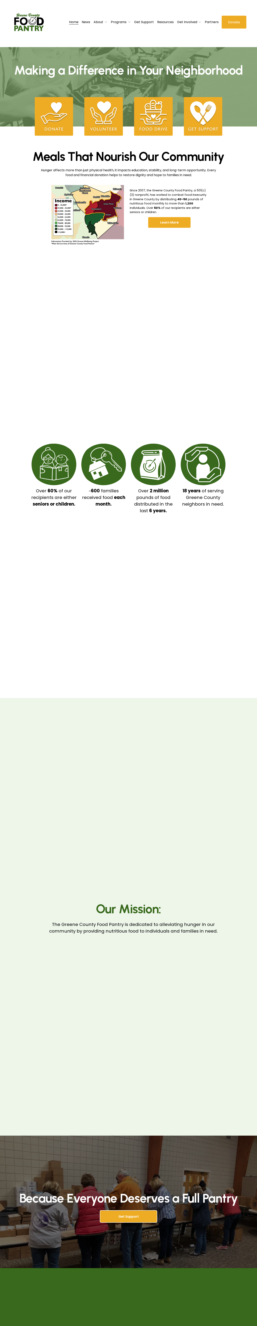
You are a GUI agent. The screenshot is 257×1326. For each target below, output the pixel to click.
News (86, 22)
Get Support (144, 22)
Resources (165, 22)
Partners (212, 22)
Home (74, 22)
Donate (234, 22)
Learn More (169, 222)
